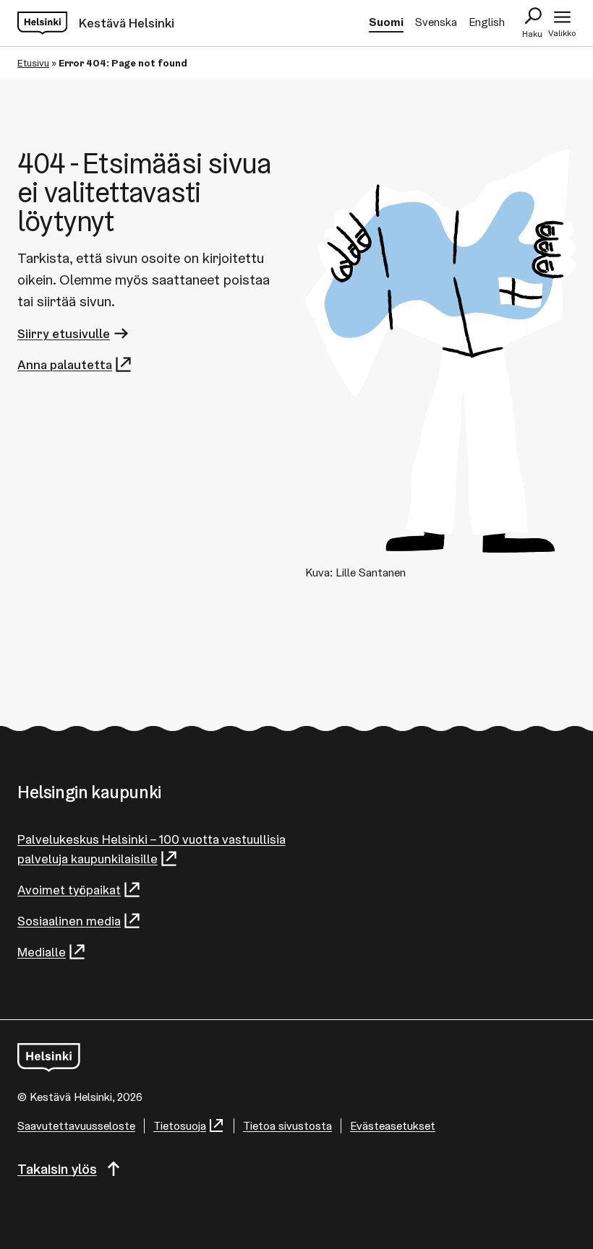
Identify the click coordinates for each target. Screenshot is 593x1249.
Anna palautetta (64, 364)
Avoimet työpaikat (69, 889)
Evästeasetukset (392, 1125)
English (487, 22)
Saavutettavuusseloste (76, 1125)
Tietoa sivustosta (287, 1125)
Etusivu (33, 62)
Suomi (386, 22)
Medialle (41, 951)
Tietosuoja (179, 1125)
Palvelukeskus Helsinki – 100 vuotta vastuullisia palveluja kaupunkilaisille (151, 849)
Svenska (436, 22)
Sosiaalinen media (69, 920)
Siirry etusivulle (63, 333)
